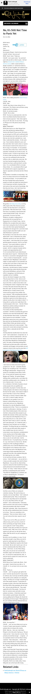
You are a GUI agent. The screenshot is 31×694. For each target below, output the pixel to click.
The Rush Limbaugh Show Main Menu (13, 8)
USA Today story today (15, 204)
